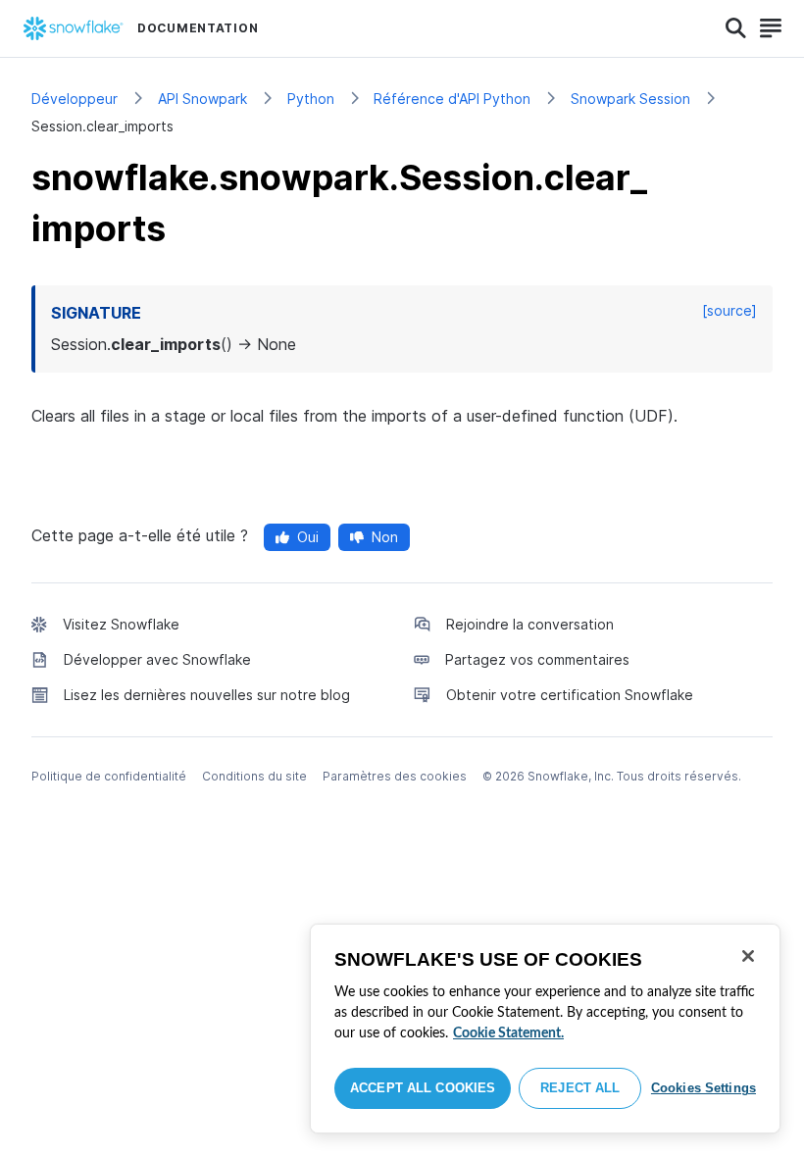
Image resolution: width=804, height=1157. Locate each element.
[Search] (736, 28)
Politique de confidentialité (108, 776)
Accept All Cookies (422, 1088)
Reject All (580, 1088)
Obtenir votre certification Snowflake (569, 694)
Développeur (74, 98)
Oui (308, 536)
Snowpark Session (630, 98)
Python (310, 98)
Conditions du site (254, 776)
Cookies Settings (703, 1088)
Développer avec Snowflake (157, 659)
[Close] (748, 956)
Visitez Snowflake (121, 624)
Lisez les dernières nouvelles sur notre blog (207, 694)
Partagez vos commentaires (537, 659)
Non (385, 536)
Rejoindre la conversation (530, 624)
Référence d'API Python (452, 98)
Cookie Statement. (508, 1033)
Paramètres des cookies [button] (395, 776)
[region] (545, 1028)
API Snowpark (202, 98)
